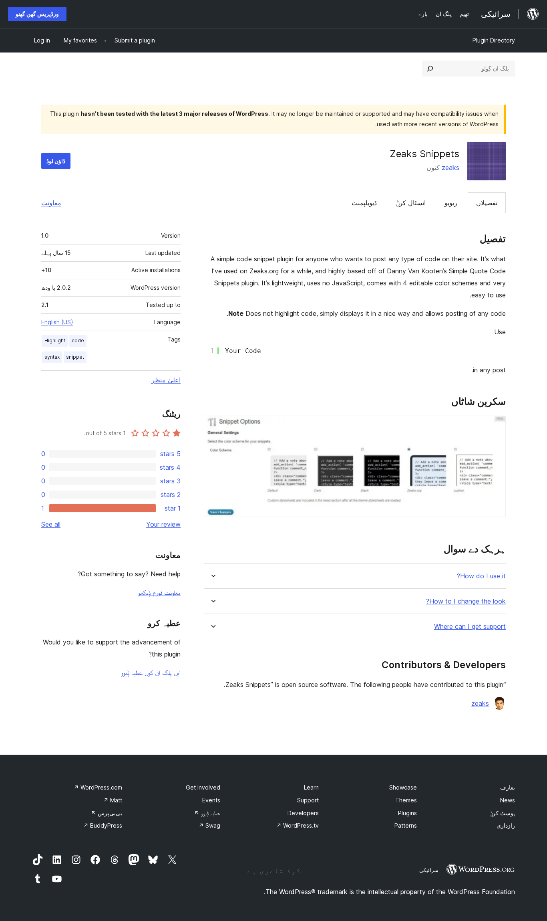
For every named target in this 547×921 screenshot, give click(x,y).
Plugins (407, 813)
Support (308, 800)
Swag (209, 825)
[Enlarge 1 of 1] (495, 426)
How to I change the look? (466, 601)
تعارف (507, 787)
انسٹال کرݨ (411, 203)
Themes (406, 800)
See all (50, 524)
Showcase (403, 787)
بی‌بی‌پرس (106, 813)
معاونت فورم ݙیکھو (159, 592)
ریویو (450, 203)
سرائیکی (428, 870)
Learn (311, 787)
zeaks (450, 168)
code (78, 340)
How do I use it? (481, 576)
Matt (112, 800)
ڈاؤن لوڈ (55, 161)
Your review (163, 524)
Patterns (405, 825)
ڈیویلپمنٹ (364, 203)
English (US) (57, 322)
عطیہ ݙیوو (207, 813)
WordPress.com (98, 787)
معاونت (51, 203)
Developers (303, 813)
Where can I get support (470, 626)
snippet (75, 357)
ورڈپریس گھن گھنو (37, 13)
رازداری (506, 825)
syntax (52, 357)
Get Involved (203, 787)
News (507, 800)
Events (211, 800)
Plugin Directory (494, 40)
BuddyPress (102, 825)
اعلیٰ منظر (166, 380)
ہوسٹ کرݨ (502, 813)
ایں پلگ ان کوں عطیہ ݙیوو (151, 673)
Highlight (54, 340)
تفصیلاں (486, 203)
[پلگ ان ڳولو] (430, 69)
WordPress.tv (297, 825)
